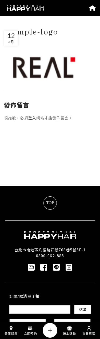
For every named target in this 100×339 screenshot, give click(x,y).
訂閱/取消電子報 (24, 296)
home (92, 8)
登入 (32, 118)
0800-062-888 (50, 255)
